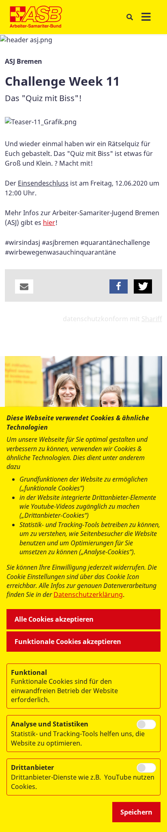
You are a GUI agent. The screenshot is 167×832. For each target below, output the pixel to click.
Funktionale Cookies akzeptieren (68, 641)
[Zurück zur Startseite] (36, 17)
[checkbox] (146, 724)
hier (49, 222)
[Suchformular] (129, 17)
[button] (24, 286)
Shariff (151, 318)
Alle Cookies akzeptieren (54, 619)
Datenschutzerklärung (88, 594)
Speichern (136, 812)
